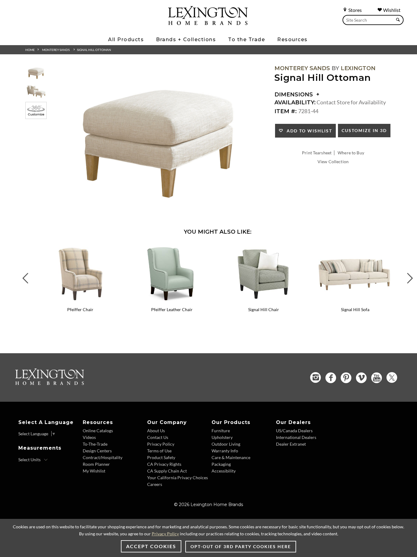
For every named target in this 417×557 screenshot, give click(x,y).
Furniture (221, 430)
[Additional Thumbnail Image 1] (36, 73)
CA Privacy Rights (164, 464)
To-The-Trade (95, 444)
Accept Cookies (151, 546)
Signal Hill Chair (263, 309)
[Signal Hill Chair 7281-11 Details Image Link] (263, 301)
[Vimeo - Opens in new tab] (361, 377)
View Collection (333, 161)
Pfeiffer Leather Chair (172, 309)
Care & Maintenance (231, 457)
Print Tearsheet (317, 152)
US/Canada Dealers (294, 430)
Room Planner (96, 464)
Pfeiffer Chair (80, 309)
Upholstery (222, 437)
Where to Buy (351, 152)
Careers (154, 484)
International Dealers (296, 437)
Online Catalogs (98, 430)
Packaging (221, 464)
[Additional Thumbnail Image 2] (36, 91)
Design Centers (97, 450)
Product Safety (161, 457)
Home (30, 50)
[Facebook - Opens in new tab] (330, 377)
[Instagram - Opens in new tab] (315, 377)
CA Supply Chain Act (167, 470)
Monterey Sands (56, 50)
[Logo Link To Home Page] (208, 23)
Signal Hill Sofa (355, 309)
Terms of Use (159, 450)
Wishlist (391, 10)
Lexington (358, 68)
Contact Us (157, 437)
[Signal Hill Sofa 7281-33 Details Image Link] (355, 301)
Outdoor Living (226, 444)
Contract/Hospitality (102, 457)
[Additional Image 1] (158, 142)
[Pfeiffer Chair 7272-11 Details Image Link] (80, 301)
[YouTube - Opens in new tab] (376, 377)
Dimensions (294, 94)
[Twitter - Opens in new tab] (391, 377)
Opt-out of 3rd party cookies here (240, 546)
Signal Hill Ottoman (94, 50)
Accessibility (224, 470)
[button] (121, 248)
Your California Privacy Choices (177, 477)
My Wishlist (94, 470)
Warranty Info (225, 450)
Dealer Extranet (291, 444)
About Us (156, 430)
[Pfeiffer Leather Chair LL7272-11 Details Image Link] (172, 301)
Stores (354, 10)
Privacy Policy (160, 444)
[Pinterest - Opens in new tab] (346, 377)
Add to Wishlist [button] (308, 130)
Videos (89, 437)
